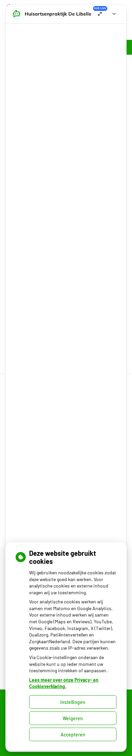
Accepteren (73, 734)
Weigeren (73, 718)
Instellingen (72, 702)
